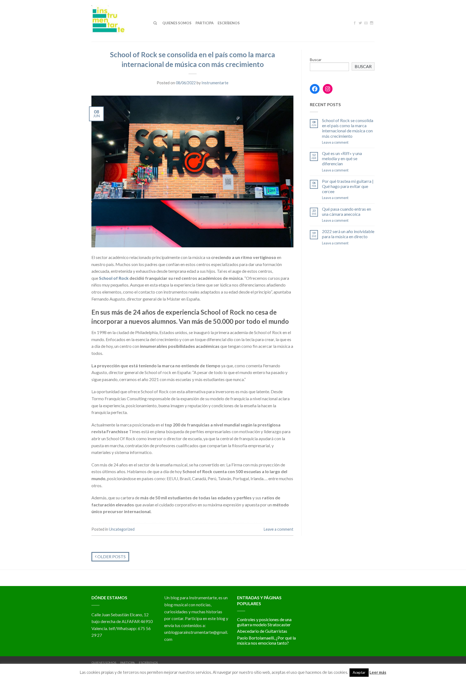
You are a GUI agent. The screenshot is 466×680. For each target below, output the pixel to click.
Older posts (111, 556)
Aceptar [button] (359, 672)
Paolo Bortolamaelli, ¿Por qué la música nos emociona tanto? (266, 640)
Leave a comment (278, 529)
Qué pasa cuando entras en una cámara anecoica (346, 211)
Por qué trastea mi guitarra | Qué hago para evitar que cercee (348, 186)
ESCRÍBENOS (229, 23)
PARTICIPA (205, 23)
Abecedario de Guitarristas (262, 631)
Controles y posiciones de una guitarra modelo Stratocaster (264, 622)
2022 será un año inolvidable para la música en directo (348, 234)
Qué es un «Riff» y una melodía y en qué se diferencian (342, 158)
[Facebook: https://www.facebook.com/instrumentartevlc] (315, 89)
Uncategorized (122, 529)
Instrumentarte (214, 82)
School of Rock (114, 278)
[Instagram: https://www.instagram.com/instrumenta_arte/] (328, 89)
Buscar (315, 60)
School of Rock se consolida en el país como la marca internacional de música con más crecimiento (347, 128)
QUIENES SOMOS (176, 23)
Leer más (377, 672)
